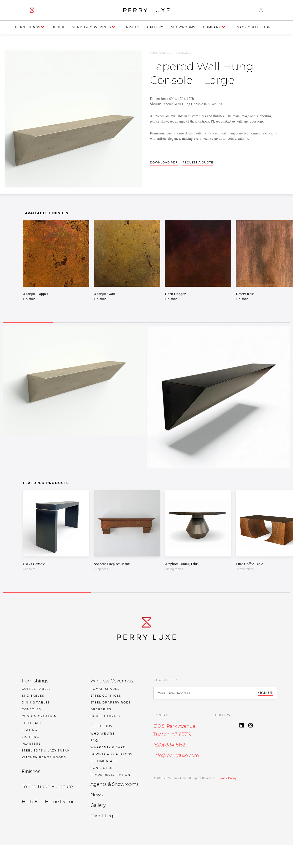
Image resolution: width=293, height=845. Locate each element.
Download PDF (164, 162)
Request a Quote (197, 162)
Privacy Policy (226, 778)
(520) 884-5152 (169, 745)
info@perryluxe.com (176, 755)
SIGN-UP (265, 693)
